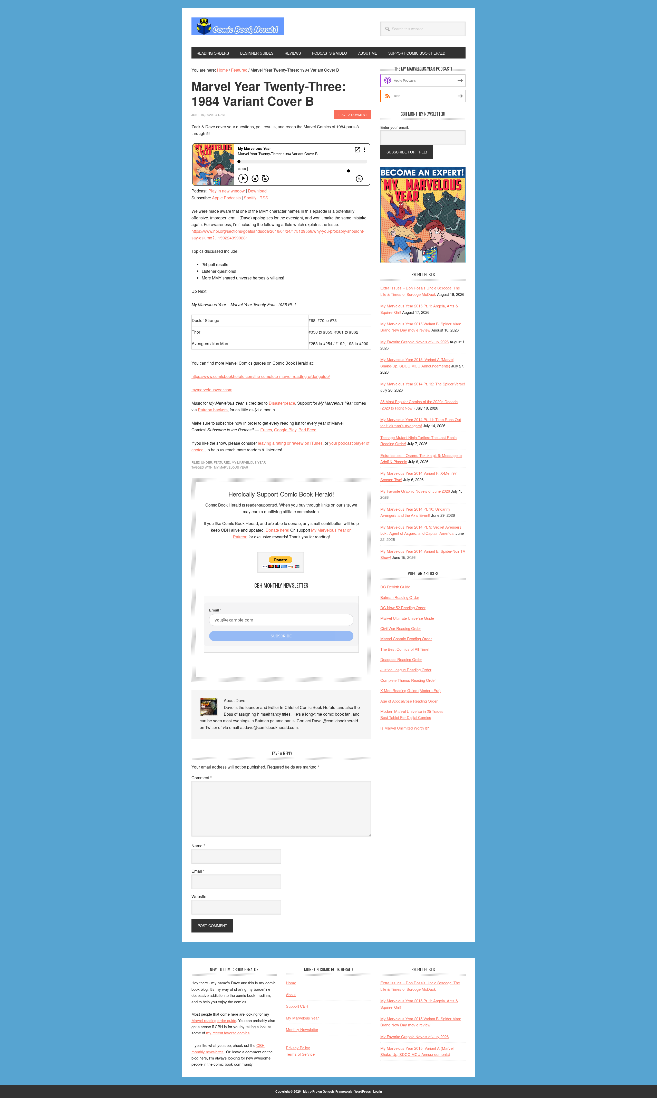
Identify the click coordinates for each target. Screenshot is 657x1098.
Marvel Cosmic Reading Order (406, 638)
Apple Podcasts (226, 198)
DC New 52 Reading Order (403, 607)
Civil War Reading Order (400, 628)
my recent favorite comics (228, 1032)
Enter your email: (394, 127)
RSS (263, 198)
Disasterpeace (282, 403)
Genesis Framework (337, 1091)
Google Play (285, 430)
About (291, 994)
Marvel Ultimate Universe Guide (407, 618)
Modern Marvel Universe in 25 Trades (411, 711)
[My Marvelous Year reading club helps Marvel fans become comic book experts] (423, 261)
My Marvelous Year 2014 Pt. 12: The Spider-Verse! (422, 383)
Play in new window (226, 191)
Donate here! (277, 530)
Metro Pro (310, 1091)
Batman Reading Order (399, 597)
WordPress (362, 1091)
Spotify (250, 198)
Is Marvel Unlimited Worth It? (404, 728)
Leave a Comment (352, 114)
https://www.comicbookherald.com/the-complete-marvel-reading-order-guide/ (260, 376)
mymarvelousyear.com (211, 390)
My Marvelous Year (249, 462)
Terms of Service (300, 1054)
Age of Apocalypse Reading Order (409, 701)
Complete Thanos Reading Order (408, 680)
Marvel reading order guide (213, 1020)
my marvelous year (231, 467)
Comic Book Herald (237, 27)
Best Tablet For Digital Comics (405, 717)
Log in (377, 1091)
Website (198, 896)
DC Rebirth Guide (395, 586)
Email (198, 871)
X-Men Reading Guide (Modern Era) (410, 690)
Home (291, 982)
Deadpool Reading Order (401, 659)
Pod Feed (307, 430)
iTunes (266, 430)
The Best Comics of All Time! (404, 649)
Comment (201, 778)
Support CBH (297, 1006)
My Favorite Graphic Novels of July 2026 (414, 341)
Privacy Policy (298, 1047)
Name (198, 846)
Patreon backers (213, 410)
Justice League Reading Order (405, 669)
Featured (222, 462)
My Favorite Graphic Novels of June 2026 (415, 491)
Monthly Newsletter (302, 1029)
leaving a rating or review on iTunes (290, 443)
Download (257, 191)
